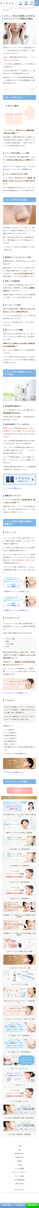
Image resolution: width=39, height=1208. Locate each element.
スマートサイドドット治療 (19, 984)
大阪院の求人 (19, 1157)
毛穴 (11, 8)
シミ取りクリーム (19, 1085)
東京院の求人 (19, 1153)
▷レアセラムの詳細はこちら (12, 488)
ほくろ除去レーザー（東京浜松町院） (19, 1052)
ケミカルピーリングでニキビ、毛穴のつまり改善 (19, 1019)
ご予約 (19, 1146)
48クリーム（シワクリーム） (19, 1068)
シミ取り (19, 1165)
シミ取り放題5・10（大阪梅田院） (19, 865)
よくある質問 (19, 1168)
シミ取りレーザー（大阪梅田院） (19, 898)
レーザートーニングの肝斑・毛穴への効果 (19, 951)
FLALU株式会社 (19, 1180)
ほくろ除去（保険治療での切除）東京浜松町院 (19, 1118)
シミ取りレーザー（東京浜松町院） (19, 882)
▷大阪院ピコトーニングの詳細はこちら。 (17, 610)
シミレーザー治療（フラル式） (19, 1101)
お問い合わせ (19, 1183)
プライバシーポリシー (19, 1172)
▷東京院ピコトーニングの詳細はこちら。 (17, 591)
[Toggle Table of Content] (32, 89)
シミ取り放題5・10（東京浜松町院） (19, 849)
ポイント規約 (19, 1176)
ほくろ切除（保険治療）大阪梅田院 (19, 1134)
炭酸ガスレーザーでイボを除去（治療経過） (19, 832)
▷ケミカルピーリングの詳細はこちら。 (16, 693)
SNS (19, 1150)
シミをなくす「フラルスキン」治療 (19, 968)
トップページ (5, 8)
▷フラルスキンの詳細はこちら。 (14, 772)
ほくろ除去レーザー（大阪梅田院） (19, 1035)
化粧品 (19, 1161)
